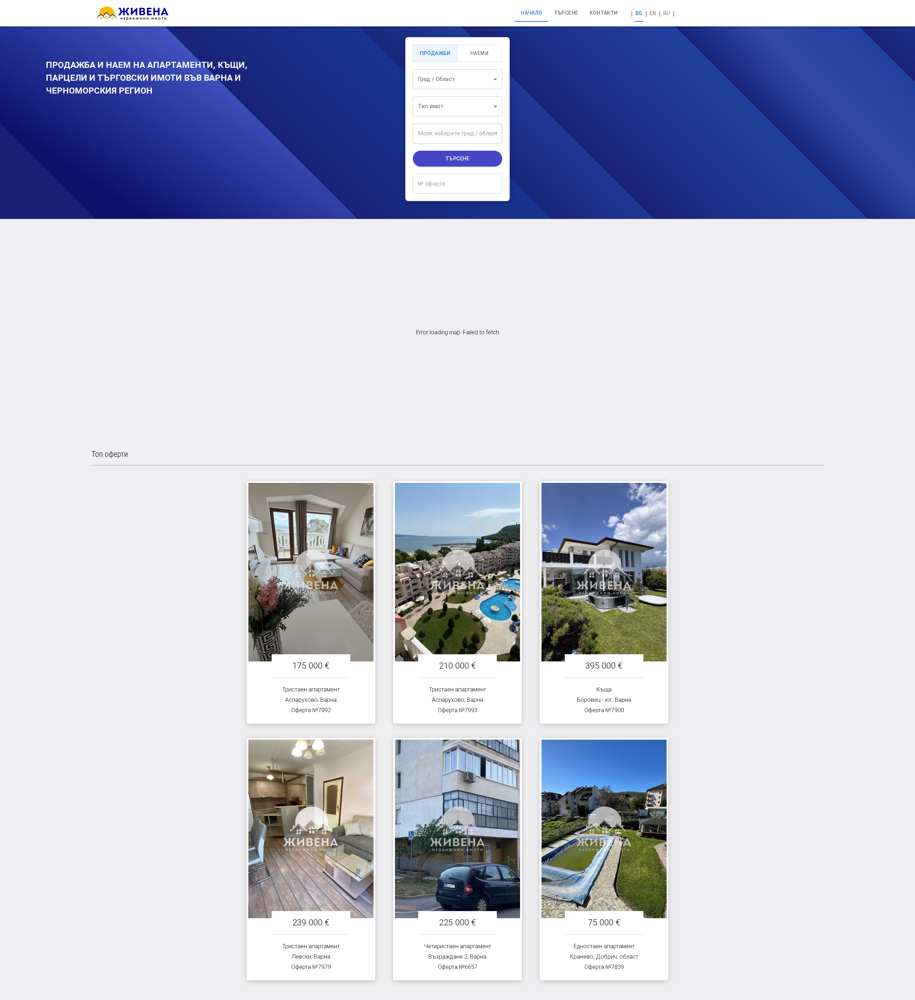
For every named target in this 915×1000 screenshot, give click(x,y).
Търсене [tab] (566, 13)
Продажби (435, 53)
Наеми (479, 53)
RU (666, 13)
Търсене (457, 158)
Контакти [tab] (604, 13)
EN (653, 13)
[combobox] (457, 79)
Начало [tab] (531, 13)
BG (638, 13)
